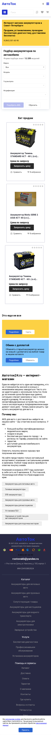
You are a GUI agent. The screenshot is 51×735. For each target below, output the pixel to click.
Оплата (25, 678)
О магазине (25, 689)
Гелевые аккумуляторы (15, 489)
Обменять (30, 360)
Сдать (28, 332)
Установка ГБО (11, 511)
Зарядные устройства (25, 630)
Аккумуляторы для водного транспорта (25, 614)
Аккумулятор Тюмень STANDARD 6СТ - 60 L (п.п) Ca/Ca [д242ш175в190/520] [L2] (24, 155)
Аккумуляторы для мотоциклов (19, 505)
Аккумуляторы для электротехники (25, 623)
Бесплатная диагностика (25, 642)
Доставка (25, 673)
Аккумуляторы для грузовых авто (20, 500)
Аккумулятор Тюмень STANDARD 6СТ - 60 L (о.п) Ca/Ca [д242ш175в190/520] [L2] (22, 278)
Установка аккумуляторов (25, 656)
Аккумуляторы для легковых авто (20, 484)
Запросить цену (22, 166)
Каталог (25, 668)
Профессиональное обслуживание (25, 649)
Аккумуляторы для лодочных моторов (22, 524)
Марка (6, 63)
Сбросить (33, 105)
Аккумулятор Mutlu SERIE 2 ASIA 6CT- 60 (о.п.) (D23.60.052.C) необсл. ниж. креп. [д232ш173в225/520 (24, 216)
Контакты (26, 694)
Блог (25, 715)
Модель (7, 72)
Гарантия (25, 684)
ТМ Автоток (25, 710)
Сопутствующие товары (25, 602)
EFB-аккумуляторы (13, 495)
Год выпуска (8, 81)
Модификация (9, 91)
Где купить (25, 699)
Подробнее (14, 332)
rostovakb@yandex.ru (25, 558)
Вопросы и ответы (25, 705)
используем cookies (13, 719)
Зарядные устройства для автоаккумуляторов (17, 517)
